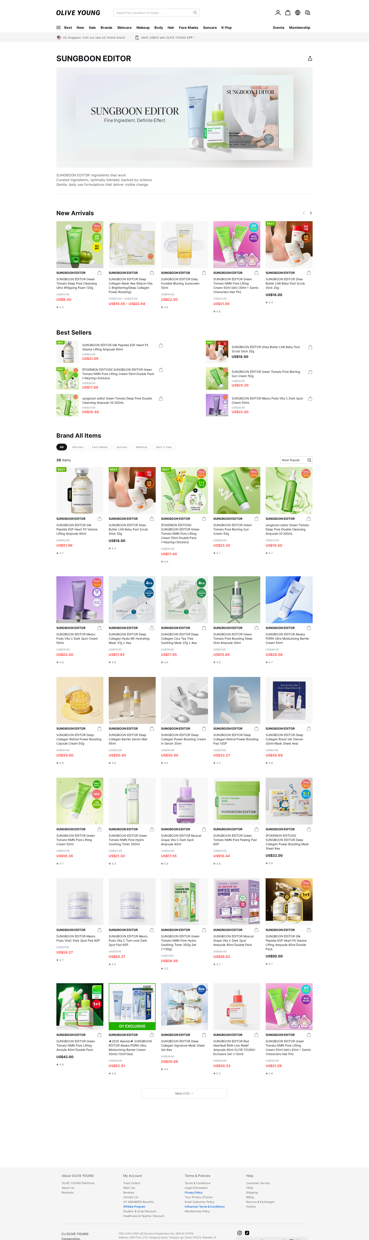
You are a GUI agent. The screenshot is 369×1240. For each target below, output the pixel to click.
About (78, 1176)
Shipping (252, 1192)
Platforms (78, 1183)
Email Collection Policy (199, 1202)
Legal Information (196, 1187)
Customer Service (258, 1183)
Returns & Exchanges (260, 1202)
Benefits (138, 1202)
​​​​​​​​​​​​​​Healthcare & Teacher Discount (143, 1216)
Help (249, 1176)
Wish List (129, 1187)
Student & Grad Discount (139, 1211)
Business (68, 1192)
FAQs (249, 1187)
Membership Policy (197, 1211)
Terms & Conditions (198, 1183)
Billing (250, 1197)
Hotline (251, 1206)
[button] (304, 213)
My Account (132, 1176)
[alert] (307, 12)
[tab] (92, 1177)
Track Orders (131, 1183)
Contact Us (130, 1197)
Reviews (128, 1192)
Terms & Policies (197, 1176)
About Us (68, 1187)
